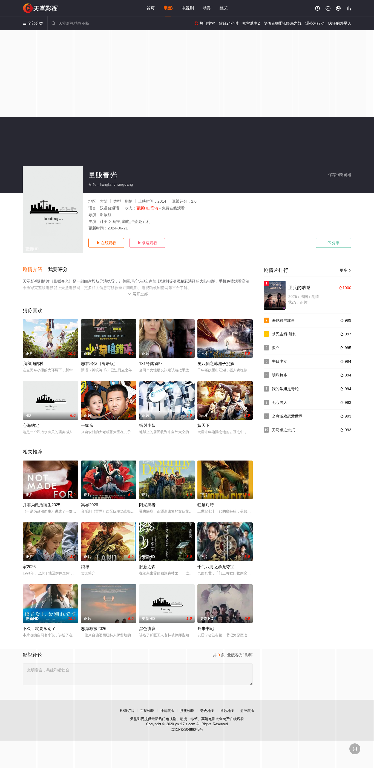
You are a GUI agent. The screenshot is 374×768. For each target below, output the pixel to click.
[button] (35, 269)
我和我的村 (33, 363)
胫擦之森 (147, 566)
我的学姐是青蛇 (285, 389)
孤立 (276, 348)
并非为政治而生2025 (41, 504)
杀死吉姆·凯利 (284, 334)
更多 (345, 270)
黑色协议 (147, 628)
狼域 (85, 566)
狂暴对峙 (205, 504)
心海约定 (31, 425)
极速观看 (147, 243)
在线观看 (106, 243)
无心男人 (279, 402)
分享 (333, 243)
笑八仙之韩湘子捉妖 (215, 363)
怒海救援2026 (93, 628)
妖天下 (203, 425)
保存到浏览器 (339, 174)
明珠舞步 (279, 375)
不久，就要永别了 (39, 628)
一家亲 (87, 425)
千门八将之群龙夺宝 (215, 566)
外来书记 (205, 628)
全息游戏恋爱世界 (287, 416)
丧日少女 (279, 361)
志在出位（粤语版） (99, 363)
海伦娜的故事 (283, 320)
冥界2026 (89, 504)
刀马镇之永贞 (283, 430)
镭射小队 (147, 425)
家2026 (29, 566)
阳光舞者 (147, 504)
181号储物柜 (150, 363)
